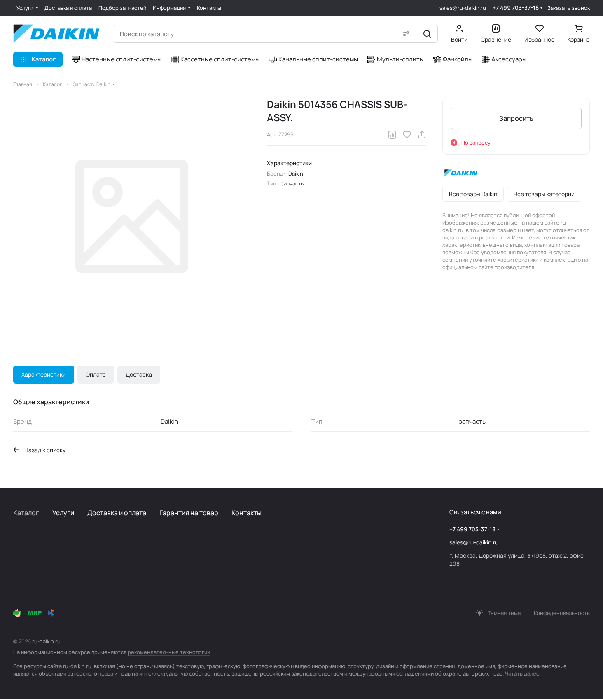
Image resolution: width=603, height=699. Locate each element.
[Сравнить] (392, 135)
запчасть (292, 183)
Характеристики (43, 374)
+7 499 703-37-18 (516, 8)
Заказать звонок (568, 8)
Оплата (96, 374)
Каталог (26, 512)
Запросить (516, 118)
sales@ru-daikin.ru (462, 8)
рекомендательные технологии (169, 652)
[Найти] (427, 33)
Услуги (63, 512)
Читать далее (522, 673)
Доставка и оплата (116, 512)
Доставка (139, 374)
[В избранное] (407, 135)
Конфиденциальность (562, 613)
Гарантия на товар (188, 512)
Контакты (246, 512)
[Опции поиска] (406, 33)
